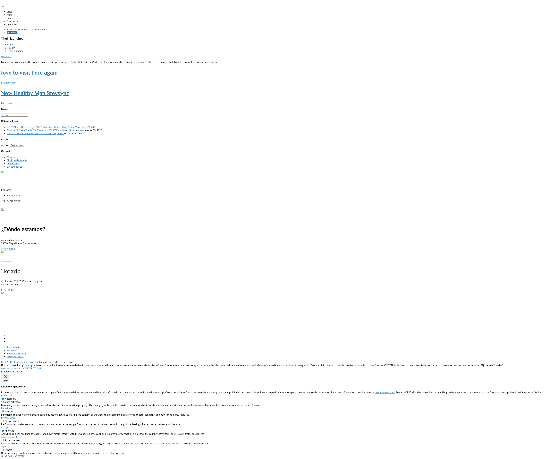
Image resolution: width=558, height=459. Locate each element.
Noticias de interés (17, 160)
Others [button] (5, 446)
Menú (9, 14)
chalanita (6, 56)
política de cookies (364, 365)
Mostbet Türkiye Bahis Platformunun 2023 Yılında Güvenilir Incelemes (45, 130)
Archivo (5, 145)
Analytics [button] (6, 427)
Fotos (9, 18)
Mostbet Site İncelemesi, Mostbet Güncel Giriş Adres (35, 133)
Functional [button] (6, 408)
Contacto (11, 24)
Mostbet (11, 157)
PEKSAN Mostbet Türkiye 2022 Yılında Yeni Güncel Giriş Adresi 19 (42, 127)
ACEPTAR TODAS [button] (31, 368)
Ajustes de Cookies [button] (11, 368)
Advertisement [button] (9, 437)
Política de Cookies (15, 356)
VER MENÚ (12, 32)
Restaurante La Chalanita (24, 362)
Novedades (12, 21)
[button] (8, 248)
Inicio (9, 11)
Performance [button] (8, 418)
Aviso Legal (12, 350)
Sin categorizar (15, 166)
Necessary (10, 398)
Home (10, 44)
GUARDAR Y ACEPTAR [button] (13, 456)
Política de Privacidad (16, 353)
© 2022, (5, 362)
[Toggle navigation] (3, 6)
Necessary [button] (6, 395)
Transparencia (13, 347)
